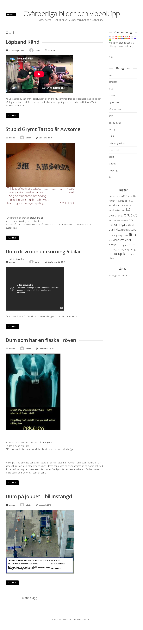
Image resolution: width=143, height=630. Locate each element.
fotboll (111, 220)
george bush (119, 220)
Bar (135, 196)
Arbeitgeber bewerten (119, 275)
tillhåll (131, 220)
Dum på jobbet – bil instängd (39, 496)
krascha (112, 210)
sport (111, 156)
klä (128, 209)
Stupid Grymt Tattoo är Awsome (43, 129)
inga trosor (114, 102)
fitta (132, 234)
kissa (119, 229)
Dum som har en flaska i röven (41, 340)
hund (123, 210)
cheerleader (126, 205)
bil (126, 200)
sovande (117, 196)
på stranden (115, 109)
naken (112, 95)
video (131, 254)
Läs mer (12, 115)
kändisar (113, 81)
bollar (130, 196)
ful (110, 177)
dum (131, 244)
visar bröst (114, 150)
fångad (131, 201)
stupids (12, 137)
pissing (112, 129)
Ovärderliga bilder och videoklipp (71, 13)
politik (111, 136)
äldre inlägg (29, 598)
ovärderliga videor (17, 50)
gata (125, 245)
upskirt (123, 253)
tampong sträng (123, 249)
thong (132, 249)
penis (125, 229)
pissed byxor (115, 122)
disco (118, 210)
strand (113, 201)
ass (124, 195)
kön (110, 240)
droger (120, 216)
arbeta (111, 258)
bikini (121, 201)
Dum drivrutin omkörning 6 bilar (43, 251)
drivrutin (113, 215)
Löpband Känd (22, 42)
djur (110, 75)
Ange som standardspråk (121, 42)
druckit (112, 88)
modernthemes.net (82, 619)
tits (111, 253)
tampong (113, 170)
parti (111, 115)
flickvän (125, 220)
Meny (12, 14)
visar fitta (118, 240)
